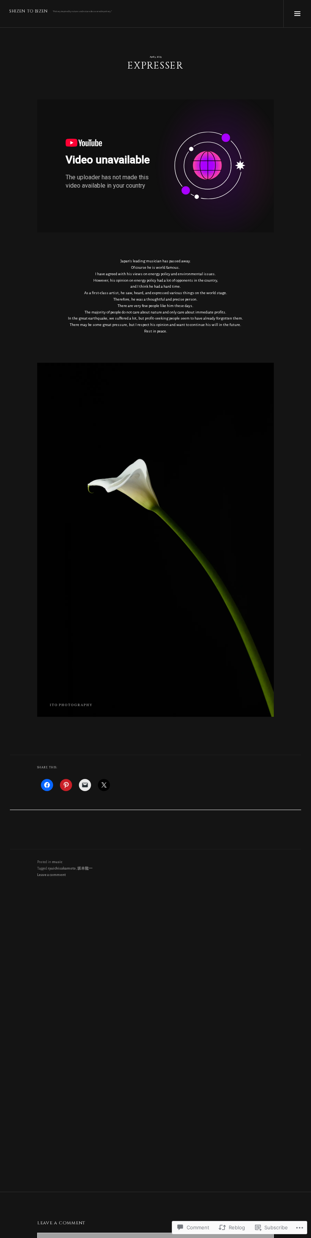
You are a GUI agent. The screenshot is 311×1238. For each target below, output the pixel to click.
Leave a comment (51, 875)
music (57, 862)
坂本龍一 (85, 868)
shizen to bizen (28, 11)
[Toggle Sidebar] (297, 13)
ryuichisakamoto (62, 868)
